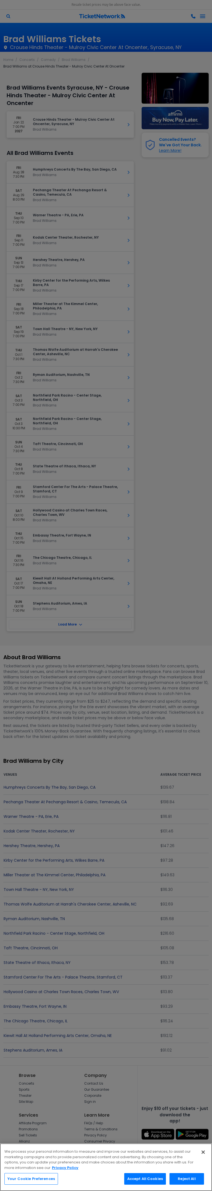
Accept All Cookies (145, 1178)
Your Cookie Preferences (31, 1178)
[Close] (203, 1152)
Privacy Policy (65, 1167)
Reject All (186, 1178)
